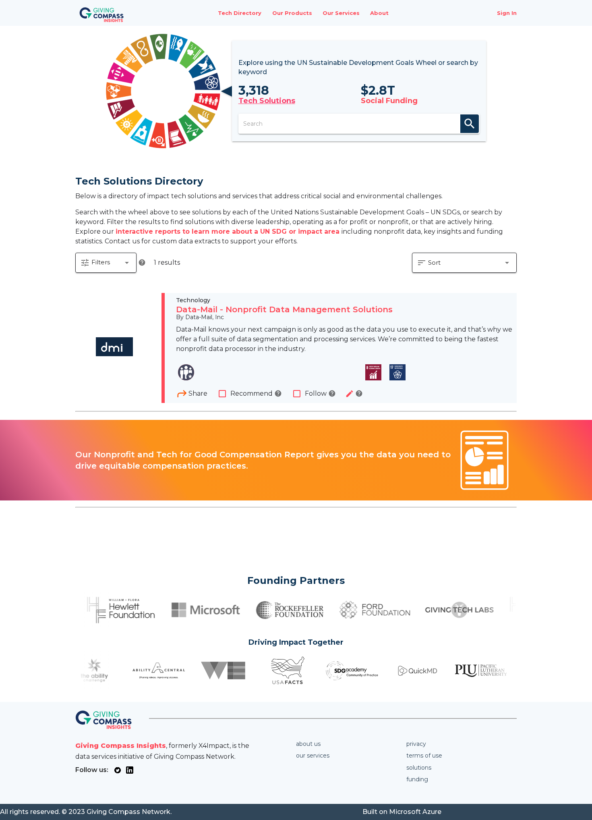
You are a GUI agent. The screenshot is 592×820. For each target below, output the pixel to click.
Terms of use (424, 755)
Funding (417, 779)
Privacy (416, 743)
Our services (312, 755)
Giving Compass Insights (120, 745)
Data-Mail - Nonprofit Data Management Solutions (284, 309)
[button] (106, 263)
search (469, 124)
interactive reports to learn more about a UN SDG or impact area (229, 231)
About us (308, 743)
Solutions (418, 767)
